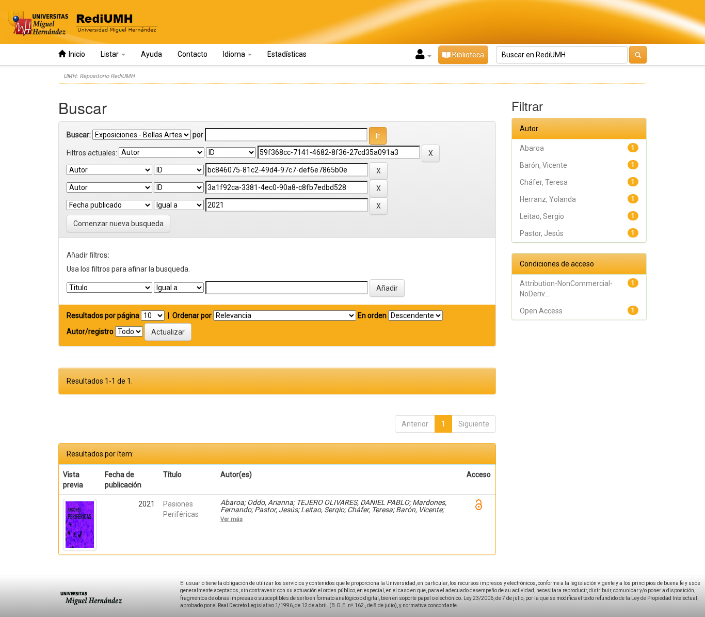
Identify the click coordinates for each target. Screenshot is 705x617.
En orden (372, 315)
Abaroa (532, 148)
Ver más (231, 519)
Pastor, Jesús (542, 233)
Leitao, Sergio (542, 216)
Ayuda (151, 54)
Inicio (75, 54)
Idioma (235, 54)
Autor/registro (90, 331)
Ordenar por (192, 315)
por (198, 135)
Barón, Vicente (543, 165)
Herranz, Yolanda (548, 199)
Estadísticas (287, 54)
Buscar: (79, 135)
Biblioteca (467, 55)
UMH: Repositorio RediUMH (99, 76)
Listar (110, 54)
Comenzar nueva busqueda (118, 223)
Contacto (192, 54)
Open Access (541, 311)
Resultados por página (103, 315)
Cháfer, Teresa (544, 182)
